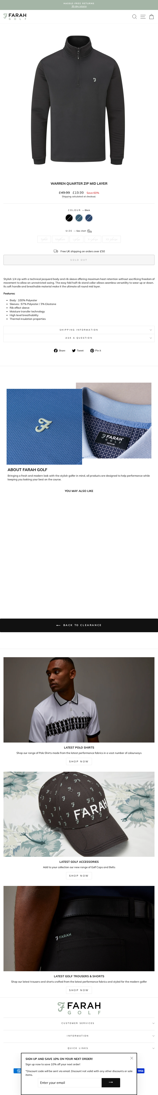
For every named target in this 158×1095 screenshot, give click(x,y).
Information (78, 1035)
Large (76, 239)
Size (76, 231)
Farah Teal (79, 218)
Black (69, 218)
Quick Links (78, 1048)
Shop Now (79, 761)
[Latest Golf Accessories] (79, 814)
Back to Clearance (82, 625)
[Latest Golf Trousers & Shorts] (79, 928)
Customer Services (78, 1023)
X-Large (93, 239)
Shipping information (79, 329)
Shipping (66, 196)
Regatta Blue (89, 218)
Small (44, 239)
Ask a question (78, 338)
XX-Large (111, 239)
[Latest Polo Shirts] (79, 700)
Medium (60, 239)
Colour (79, 210)
